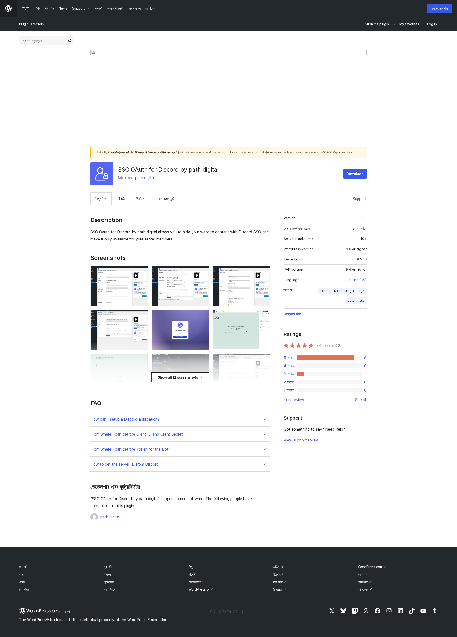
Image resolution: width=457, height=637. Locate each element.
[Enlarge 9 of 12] (263, 360)
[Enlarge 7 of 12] (141, 360)
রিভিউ (121, 198)
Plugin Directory (31, 24)
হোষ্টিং (22, 582)
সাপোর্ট (192, 574)
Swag (279, 589)
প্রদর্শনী (108, 567)
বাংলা (67, 611)
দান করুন (280, 582)
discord (324, 291)
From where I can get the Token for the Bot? (130, 449)
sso (362, 300)
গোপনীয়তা (24, 589)
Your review (294, 399)
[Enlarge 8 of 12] (202, 360)
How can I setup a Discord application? (124, 419)
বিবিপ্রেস (365, 582)
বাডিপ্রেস (365, 589)
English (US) (357, 280)
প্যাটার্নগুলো (110, 589)
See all (361, 399)
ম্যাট (362, 574)
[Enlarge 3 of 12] (263, 272)
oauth (352, 300)
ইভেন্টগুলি (278, 574)
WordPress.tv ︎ (201, 589)
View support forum (301, 440)
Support (360, 198)
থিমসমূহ (108, 574)
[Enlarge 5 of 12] (202, 316)
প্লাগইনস (109, 582)
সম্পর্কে (22, 567)
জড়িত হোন (279, 567)
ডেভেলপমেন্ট (166, 198)
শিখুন (191, 567)
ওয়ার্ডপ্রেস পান (440, 8)
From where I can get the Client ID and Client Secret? (137, 434)
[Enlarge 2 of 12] (202, 272)
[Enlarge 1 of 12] (141, 272)
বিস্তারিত (101, 198)
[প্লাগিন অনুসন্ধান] (69, 40)
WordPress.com (372, 567)
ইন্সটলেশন (142, 198)
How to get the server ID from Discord (124, 464)
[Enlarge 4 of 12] (141, 316)
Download (355, 174)
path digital (144, 177)
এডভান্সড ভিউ (292, 314)
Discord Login (344, 291)
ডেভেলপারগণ (196, 582)
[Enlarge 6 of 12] (263, 316)
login (361, 291)
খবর (21, 574)
